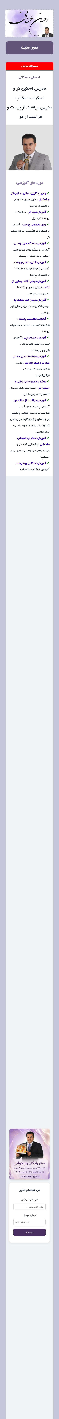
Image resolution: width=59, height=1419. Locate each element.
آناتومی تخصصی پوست (32, 319)
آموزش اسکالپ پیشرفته (31, 463)
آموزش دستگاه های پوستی (30, 243)
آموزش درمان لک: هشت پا (30, 300)
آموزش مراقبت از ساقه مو (30, 400)
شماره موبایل (29, 1215)
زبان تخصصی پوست (34, 225)
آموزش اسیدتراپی (35, 338)
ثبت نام (29, 1232)
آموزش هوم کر (37, 212)
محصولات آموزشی (29, 66)
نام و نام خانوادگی (29, 1199)
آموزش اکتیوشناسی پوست (30, 262)
